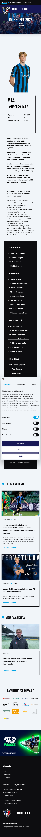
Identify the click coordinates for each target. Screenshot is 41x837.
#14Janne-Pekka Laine (18, 339)
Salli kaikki (20, 443)
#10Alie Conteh (15, 369)
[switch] (36, 423)
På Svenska (7, 775)
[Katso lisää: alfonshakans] (25, 704)
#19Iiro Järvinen (15, 347)
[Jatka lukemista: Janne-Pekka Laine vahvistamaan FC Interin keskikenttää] (20, 567)
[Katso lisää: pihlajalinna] (6, 699)
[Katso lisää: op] (34, 704)
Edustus (21, 26)
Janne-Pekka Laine (20, 28)
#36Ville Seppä (14, 266)
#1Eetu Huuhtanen (16, 253)
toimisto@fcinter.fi (14, 800)
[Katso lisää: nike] (6, 704)
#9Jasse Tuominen (16, 335)
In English (6, 778)
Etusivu (20, 23)
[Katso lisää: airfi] (15, 704)
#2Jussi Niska (14, 279)
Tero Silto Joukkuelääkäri (19, 463)
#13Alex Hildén (14, 262)
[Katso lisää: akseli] (6, 711)
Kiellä (20, 456)
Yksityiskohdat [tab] (20, 384)
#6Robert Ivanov (15, 292)
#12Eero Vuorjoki (15, 258)
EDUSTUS (4, 2)
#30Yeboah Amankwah (18, 313)
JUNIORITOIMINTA (15, 2)
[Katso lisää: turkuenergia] (15, 711)
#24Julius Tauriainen (17, 309)
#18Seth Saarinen (16, 296)
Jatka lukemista (9, 547)
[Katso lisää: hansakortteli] (34, 711)
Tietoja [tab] (33, 384)
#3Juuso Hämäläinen (17, 283)
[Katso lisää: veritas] (15, 698)
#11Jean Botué (14, 373)
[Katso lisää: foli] (25, 711)
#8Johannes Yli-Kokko (18, 330)
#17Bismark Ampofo (17, 343)
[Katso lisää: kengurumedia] (6, 718)
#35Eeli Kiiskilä (15, 351)
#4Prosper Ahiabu (16, 326)
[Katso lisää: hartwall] (25, 698)
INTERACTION (27, 2)
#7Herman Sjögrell (16, 365)
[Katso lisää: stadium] (34, 698)
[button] (38, 9)
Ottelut (5, 771)
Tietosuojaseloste (10, 824)
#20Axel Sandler (15, 300)
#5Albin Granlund (15, 288)
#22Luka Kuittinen (16, 304)
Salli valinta (20, 450)
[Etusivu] (6, 8)
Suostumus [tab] (7, 384)
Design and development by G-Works (16, 827)
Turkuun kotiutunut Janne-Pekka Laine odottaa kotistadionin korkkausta (17, 661)
